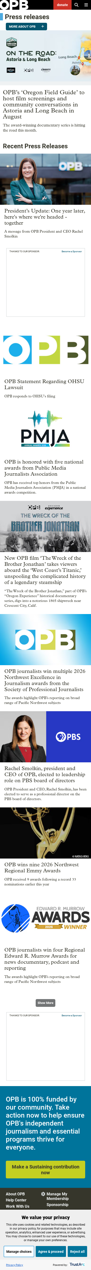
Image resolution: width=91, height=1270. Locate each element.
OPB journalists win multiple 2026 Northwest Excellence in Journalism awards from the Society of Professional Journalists (44, 680)
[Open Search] (76, 5)
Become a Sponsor (72, 251)
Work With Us (17, 1206)
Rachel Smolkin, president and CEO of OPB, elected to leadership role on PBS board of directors (44, 774)
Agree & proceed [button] (51, 1252)
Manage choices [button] (19, 1252)
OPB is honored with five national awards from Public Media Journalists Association (43, 468)
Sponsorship (57, 1204)
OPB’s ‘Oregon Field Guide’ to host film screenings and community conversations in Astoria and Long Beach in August (44, 104)
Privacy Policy (14, 1265)
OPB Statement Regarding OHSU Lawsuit (44, 384)
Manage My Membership (58, 1196)
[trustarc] (77, 1265)
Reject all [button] (77, 1252)
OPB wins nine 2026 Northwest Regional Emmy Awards (41, 867)
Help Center (16, 1200)
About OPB (15, 1194)
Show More (45, 1003)
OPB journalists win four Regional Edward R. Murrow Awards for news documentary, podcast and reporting (44, 959)
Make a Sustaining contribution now (45, 1169)
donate (62, 5)
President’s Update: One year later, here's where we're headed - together (44, 217)
